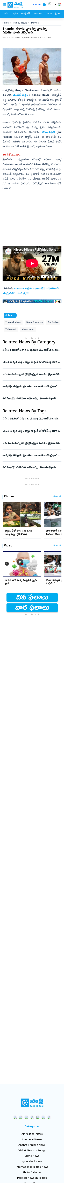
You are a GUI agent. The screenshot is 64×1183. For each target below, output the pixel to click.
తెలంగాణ (38, 13)
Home (6, 23)
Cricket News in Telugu (32, 1150)
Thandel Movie (13, 322)
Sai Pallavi (53, 322)
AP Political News (32, 1134)
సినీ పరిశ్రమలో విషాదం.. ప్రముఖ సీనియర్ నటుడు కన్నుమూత (31, 350)
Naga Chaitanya (34, 322)
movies (35, 23)
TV (54, 4)
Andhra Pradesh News (32, 1145)
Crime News (32, 1156)
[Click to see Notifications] (59, 5)
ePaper (38, 5)
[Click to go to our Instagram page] (32, 1117)
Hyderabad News (32, 1161)
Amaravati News (32, 1139)
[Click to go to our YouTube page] (37, 1117)
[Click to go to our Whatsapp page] (21, 1117)
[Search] (44, 4)
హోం (6, 13)
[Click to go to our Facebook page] (15, 1117)
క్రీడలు (57, 13)
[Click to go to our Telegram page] (43, 1117)
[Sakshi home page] (32, 1102)
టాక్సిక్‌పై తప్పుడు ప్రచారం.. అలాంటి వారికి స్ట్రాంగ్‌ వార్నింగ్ (30, 386)
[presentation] (7, 514)
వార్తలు (15, 13)
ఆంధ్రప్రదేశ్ (25, 13)
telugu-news (20, 23)
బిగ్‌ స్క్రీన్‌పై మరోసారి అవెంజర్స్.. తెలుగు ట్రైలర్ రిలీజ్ (32, 399)
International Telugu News (32, 1167)
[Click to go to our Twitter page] (26, 1117)
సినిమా (49, 13)
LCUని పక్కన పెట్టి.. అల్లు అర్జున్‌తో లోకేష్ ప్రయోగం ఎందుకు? (32, 362)
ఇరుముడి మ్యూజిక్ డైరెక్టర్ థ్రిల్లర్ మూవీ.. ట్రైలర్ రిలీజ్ (32, 374)
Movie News (28, 329)
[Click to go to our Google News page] (49, 1117)
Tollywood (10, 329)
